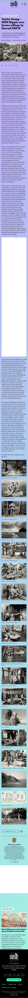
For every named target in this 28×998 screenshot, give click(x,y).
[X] (5, 65)
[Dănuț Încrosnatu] (14, 840)
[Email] (16, 65)
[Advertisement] (14, 298)
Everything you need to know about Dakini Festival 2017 (14, 930)
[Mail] (17, 861)
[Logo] (14, 4)
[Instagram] (13, 861)
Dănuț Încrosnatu (6, 40)
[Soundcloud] (18, 975)
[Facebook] (1, 65)
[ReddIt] (12, 65)
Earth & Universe (7, 15)
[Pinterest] (9, 65)
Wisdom (14, 15)
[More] (21, 831)
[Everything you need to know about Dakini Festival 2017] (14, 919)
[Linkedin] (15, 861)
